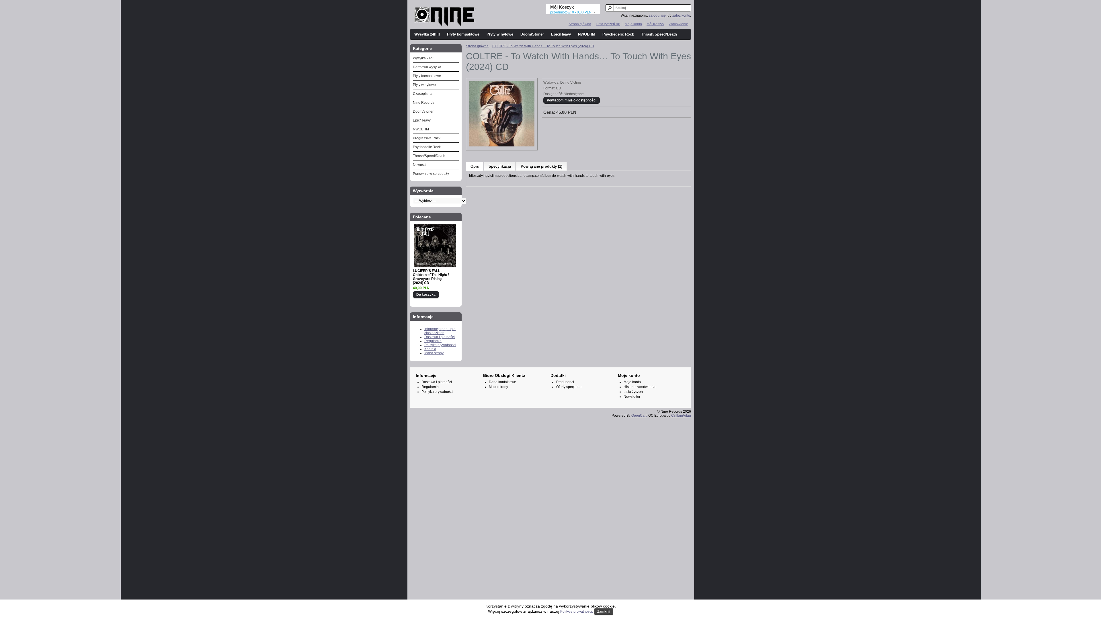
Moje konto (633, 24)
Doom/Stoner (532, 34)
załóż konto (681, 15)
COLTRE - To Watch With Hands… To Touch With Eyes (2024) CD (543, 46)
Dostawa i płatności (439, 337)
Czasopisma (422, 94)
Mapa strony (434, 353)
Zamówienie (678, 24)
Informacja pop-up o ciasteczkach (440, 331)
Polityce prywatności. (576, 612)
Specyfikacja (500, 166)
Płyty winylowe (500, 34)
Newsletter (632, 397)
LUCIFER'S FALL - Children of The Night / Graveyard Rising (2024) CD (431, 277)
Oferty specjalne (568, 387)
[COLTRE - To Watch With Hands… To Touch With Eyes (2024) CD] (501, 145)
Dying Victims (570, 83)
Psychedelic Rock (618, 34)
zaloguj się (657, 15)
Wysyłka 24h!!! (427, 34)
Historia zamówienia (639, 387)
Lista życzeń (633, 392)
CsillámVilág (681, 416)
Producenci (565, 382)
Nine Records (423, 103)
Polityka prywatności (440, 345)
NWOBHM (586, 34)
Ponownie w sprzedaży (431, 174)
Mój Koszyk (655, 24)
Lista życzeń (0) (608, 24)
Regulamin (433, 341)
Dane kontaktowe (502, 382)
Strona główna (580, 24)
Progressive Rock (426, 138)
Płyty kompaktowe (463, 34)
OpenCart (639, 416)
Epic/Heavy (561, 34)
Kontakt (430, 349)
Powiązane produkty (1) (541, 166)
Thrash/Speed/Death (659, 34)
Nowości (419, 165)
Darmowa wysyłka (427, 67)
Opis (475, 166)
